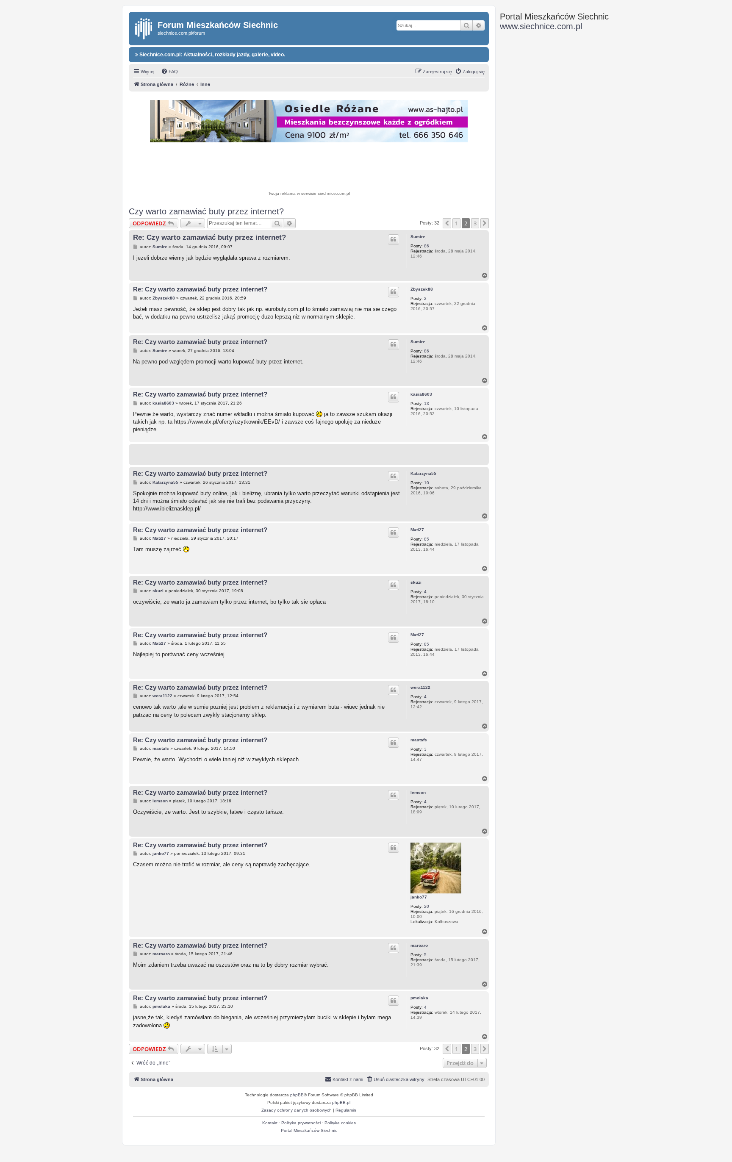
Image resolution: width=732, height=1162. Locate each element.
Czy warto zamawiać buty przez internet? (206, 211)
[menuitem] (169, 72)
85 (426, 539)
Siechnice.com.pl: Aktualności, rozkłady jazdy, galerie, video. (211, 55)
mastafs (418, 740)
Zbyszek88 (421, 289)
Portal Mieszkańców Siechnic (309, 1130)
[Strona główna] (144, 27)
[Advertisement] (309, 168)
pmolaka (419, 998)
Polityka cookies (340, 1122)
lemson (418, 792)
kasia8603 (421, 394)
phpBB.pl (341, 1102)
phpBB (297, 1095)
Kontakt (269, 1122)
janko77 (418, 897)
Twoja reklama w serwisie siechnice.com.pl (309, 193)
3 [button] (475, 223)
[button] (447, 223)
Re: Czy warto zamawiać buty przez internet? (209, 237)
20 (426, 906)
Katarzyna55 (423, 473)
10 (426, 482)
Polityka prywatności (301, 1122)
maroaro (419, 945)
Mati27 (417, 529)
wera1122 (420, 687)
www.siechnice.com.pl (541, 26)
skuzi (415, 582)
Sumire (417, 236)
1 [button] (456, 223)
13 (426, 403)
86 (426, 246)
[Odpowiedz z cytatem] (393, 239)
